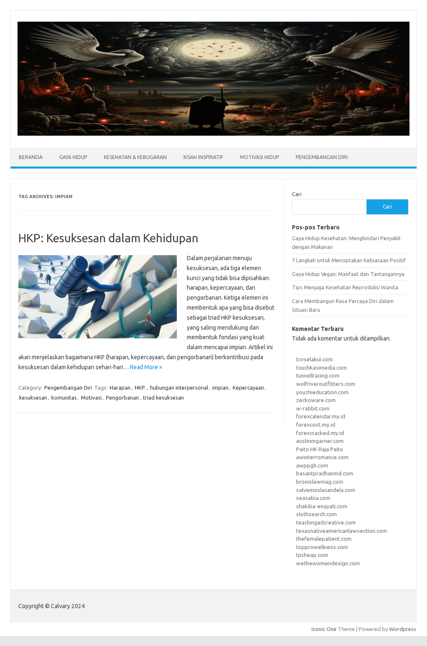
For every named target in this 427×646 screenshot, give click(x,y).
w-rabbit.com (312, 408)
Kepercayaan (248, 387)
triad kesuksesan (163, 397)
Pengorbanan (122, 397)
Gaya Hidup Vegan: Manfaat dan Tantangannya (348, 274)
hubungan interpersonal (179, 387)
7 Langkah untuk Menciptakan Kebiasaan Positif (349, 260)
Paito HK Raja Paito (319, 449)
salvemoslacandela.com (325, 490)
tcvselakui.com (314, 359)
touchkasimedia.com (321, 367)
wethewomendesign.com (328, 563)
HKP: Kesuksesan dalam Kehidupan (108, 237)
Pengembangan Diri (322, 157)
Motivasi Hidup (259, 157)
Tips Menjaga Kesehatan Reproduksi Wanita (345, 287)
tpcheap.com (312, 555)
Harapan (120, 387)
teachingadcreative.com (326, 522)
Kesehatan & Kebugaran (135, 157)
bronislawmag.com (319, 481)
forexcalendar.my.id (320, 416)
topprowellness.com (322, 547)
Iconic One (324, 629)
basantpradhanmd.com (324, 473)
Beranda (31, 157)
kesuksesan (33, 397)
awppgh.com (312, 465)
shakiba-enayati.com (321, 506)
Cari (296, 194)
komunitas (64, 397)
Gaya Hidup (73, 157)
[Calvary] (213, 133)
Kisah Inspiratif (203, 157)
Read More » (146, 367)
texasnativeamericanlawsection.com (341, 530)
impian (220, 387)
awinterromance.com (322, 457)
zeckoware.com (316, 400)
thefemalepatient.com (324, 538)
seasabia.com (313, 497)
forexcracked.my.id (320, 433)
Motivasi (91, 397)
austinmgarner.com (320, 440)
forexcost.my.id (315, 424)
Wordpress (402, 629)
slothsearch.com (316, 514)
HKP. (140, 387)
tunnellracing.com (317, 375)
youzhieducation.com (322, 392)
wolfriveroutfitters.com (325, 383)
